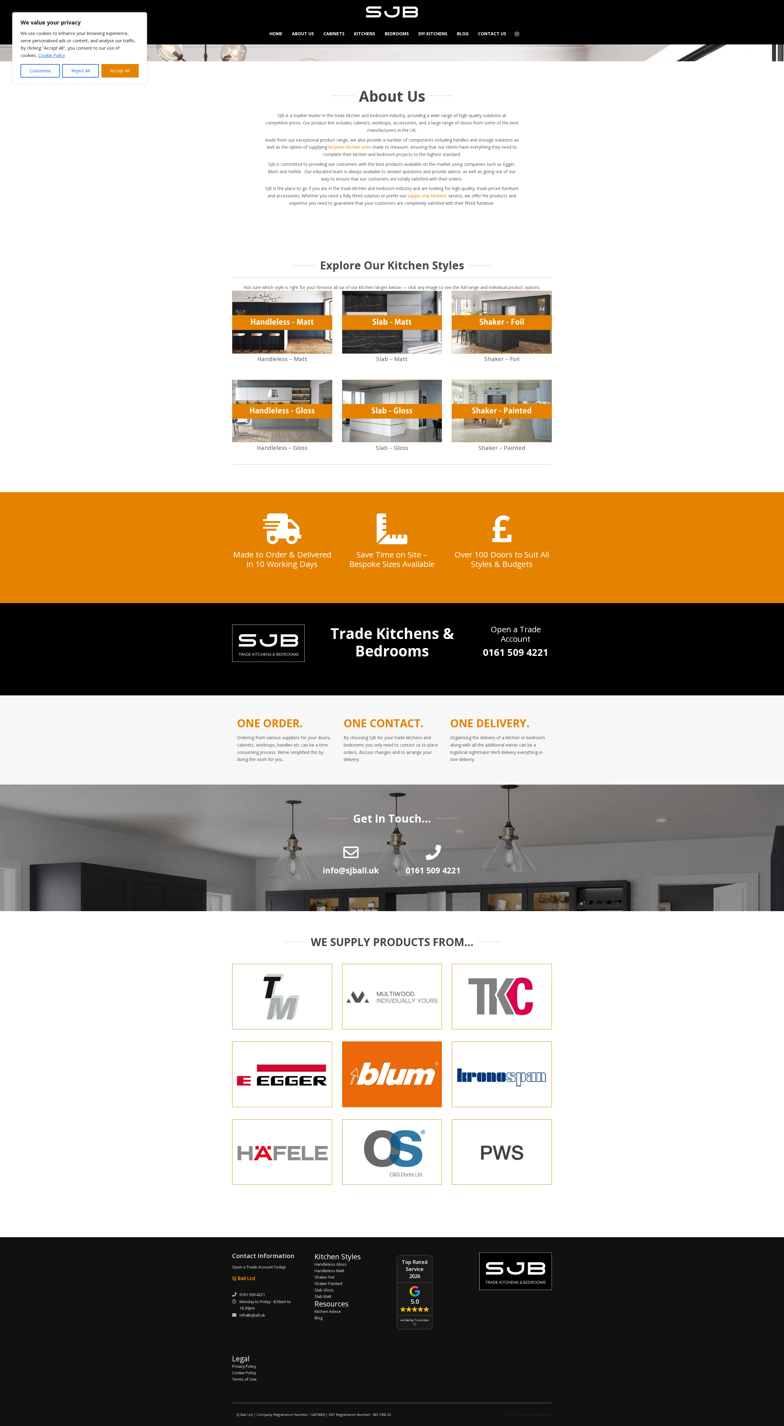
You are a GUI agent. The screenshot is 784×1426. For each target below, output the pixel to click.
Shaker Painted (328, 1283)
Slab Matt (323, 1296)
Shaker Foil (324, 1277)
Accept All (120, 71)
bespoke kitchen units (349, 147)
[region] (79, 48)
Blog (318, 1318)
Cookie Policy (51, 55)
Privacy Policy (244, 1366)
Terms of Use (244, 1379)
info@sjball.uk (252, 1315)
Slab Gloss (324, 1290)
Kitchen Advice (328, 1311)
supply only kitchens (427, 196)
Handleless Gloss (331, 1264)
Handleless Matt (329, 1270)
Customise (40, 71)
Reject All (80, 71)
